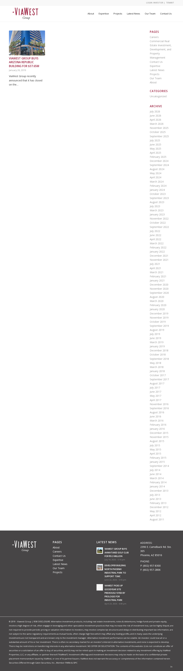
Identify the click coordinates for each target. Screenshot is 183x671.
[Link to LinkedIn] (171, 666)
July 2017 (155, 387)
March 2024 (157, 181)
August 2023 (157, 202)
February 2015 (158, 457)
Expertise (155, 66)
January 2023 (157, 214)
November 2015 (159, 437)
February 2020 (158, 305)
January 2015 (157, 461)
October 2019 (158, 321)
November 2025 (159, 128)
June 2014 (155, 474)
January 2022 (157, 251)
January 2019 (157, 346)
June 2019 (155, 338)
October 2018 (158, 354)
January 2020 (157, 309)
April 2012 (155, 515)
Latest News (157, 70)
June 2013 (155, 499)
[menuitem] (90, 14)
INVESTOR (158, 2)
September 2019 (159, 325)
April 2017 (155, 400)
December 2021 (159, 255)
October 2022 (158, 222)
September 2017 (159, 379)
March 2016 (157, 420)
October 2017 (158, 375)
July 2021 (155, 264)
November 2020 (159, 288)
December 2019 (159, 313)
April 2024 (155, 177)
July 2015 (155, 445)
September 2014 (159, 466)
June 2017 (155, 391)
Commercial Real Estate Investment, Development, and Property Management (161, 49)
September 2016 (159, 408)
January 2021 (157, 280)
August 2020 (157, 297)
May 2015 (155, 449)
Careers (154, 37)
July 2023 (155, 206)
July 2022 (155, 231)
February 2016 (158, 424)
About (153, 82)
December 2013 (159, 490)
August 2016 (157, 412)
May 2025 (155, 148)
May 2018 (155, 363)
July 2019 (155, 334)
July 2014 (155, 470)
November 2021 (159, 259)
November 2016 (159, 404)
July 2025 (155, 140)
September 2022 (159, 227)
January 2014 (157, 486)
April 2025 (155, 152)
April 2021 (155, 268)
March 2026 (157, 123)
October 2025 (158, 132)
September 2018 (159, 358)
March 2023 (157, 210)
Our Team (156, 78)
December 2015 (159, 433)
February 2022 (158, 247)
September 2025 (159, 136)
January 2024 (157, 189)
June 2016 (155, 416)
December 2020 (159, 284)
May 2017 (155, 395)
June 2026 (155, 115)
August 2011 (157, 519)
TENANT (170, 2)
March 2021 (157, 272)
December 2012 (159, 507)
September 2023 (159, 198)
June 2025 (155, 144)
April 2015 (155, 453)
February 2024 (158, 185)
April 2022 (155, 239)
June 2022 (155, 235)
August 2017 (157, 383)
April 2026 (155, 119)
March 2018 (157, 367)
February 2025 (158, 156)
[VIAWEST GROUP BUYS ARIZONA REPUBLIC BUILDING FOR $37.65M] (27, 43)
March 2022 (157, 243)
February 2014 (158, 482)
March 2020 (157, 301)
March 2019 (157, 342)
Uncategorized (158, 96)
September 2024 (159, 165)
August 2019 (157, 330)
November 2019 (159, 317)
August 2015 (157, 441)
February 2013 (158, 503)
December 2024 (159, 161)
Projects (154, 74)
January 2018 (157, 371)
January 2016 (157, 428)
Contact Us (156, 62)
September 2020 (159, 292)
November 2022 (159, 218)
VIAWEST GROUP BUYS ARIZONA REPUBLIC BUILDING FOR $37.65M (24, 62)
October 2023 (158, 194)
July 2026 (155, 111)
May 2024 (155, 173)
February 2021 (158, 276)
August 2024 (157, 169)
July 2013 (155, 494)
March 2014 (157, 478)
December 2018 (159, 350)
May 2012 (155, 511)
